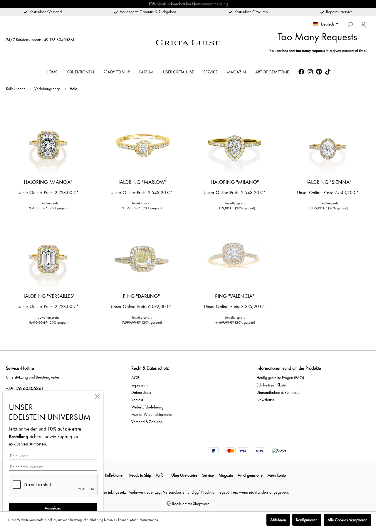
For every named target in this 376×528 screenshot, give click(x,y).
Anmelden (53, 508)
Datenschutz (141, 392)
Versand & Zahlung (146, 421)
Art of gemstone (250, 475)
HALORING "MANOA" (48, 182)
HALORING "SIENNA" (327, 182)
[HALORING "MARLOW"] (141, 145)
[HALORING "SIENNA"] (328, 145)
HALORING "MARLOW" (141, 182)
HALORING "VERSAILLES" (48, 296)
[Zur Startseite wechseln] (188, 41)
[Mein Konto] (363, 24)
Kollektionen (115, 475)
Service (208, 475)
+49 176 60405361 (58, 39)
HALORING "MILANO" (235, 182)
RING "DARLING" (141, 296)
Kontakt (137, 399)
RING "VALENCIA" (234, 296)
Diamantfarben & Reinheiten (279, 392)
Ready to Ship (140, 475)
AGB (135, 377)
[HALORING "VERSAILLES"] (48, 259)
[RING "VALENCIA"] (234, 259)
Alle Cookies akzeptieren (347, 519)
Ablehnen (278, 519)
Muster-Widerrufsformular (151, 414)
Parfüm (161, 475)
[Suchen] (350, 24)
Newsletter (265, 399)
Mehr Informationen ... (146, 519)
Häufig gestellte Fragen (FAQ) (280, 377)
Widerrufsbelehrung (147, 407)
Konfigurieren (307, 519)
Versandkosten (175, 492)
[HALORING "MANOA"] (48, 145)
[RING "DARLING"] (141, 259)
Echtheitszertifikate (271, 385)
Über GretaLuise (184, 475)
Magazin (226, 475)
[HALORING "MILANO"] (234, 145)
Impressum (139, 385)
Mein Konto (276, 475)
